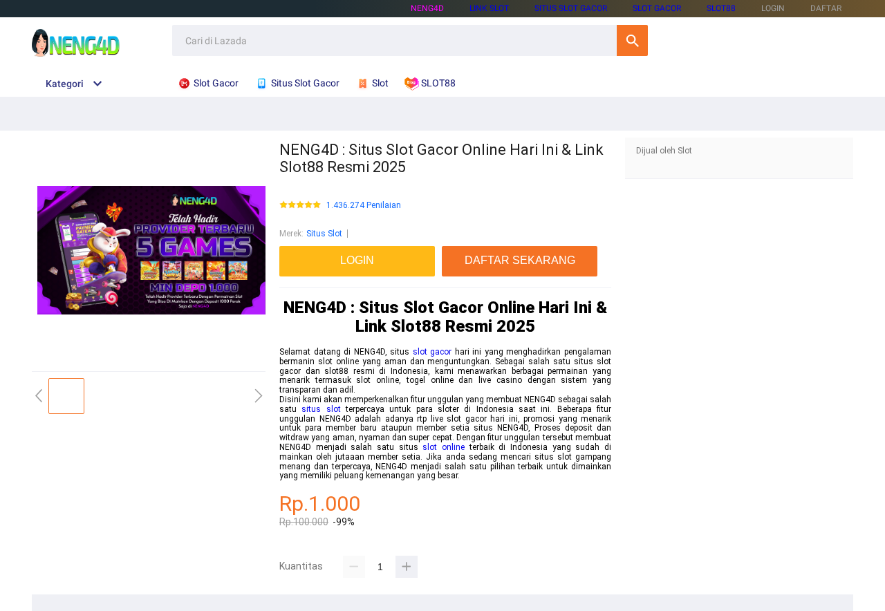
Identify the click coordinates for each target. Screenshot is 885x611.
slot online (443, 447)
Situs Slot (324, 233)
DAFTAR (825, 8)
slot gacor (432, 352)
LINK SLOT (489, 8)
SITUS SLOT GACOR (570, 8)
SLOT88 (721, 8)
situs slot (320, 409)
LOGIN (773, 8)
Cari (632, 40)
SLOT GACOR (657, 8)
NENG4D (427, 8)
